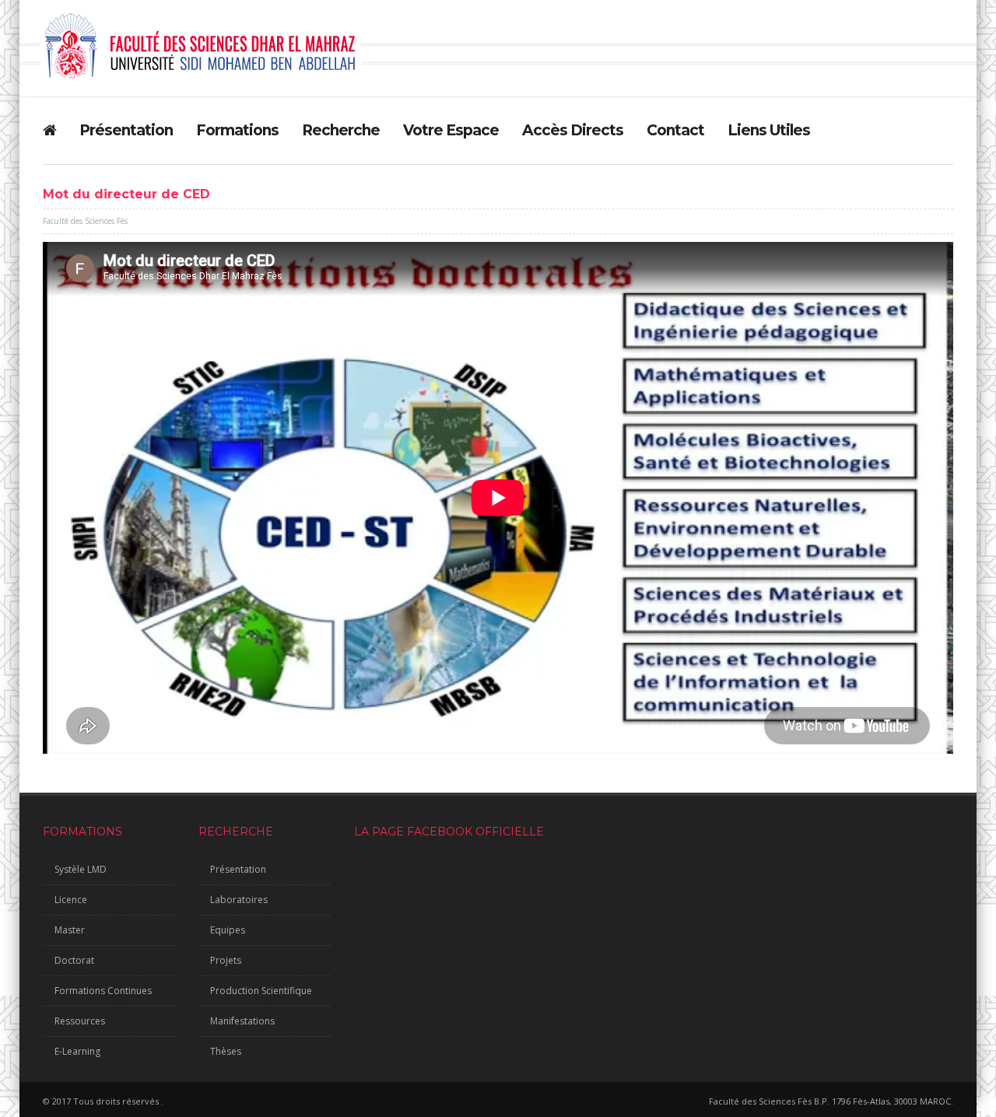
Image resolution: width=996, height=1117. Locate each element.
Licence (70, 899)
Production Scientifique (261, 990)
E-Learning (77, 1051)
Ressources (79, 1021)
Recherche (341, 130)
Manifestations (242, 1021)
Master (69, 930)
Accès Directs (572, 130)
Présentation (126, 130)
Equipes (227, 930)
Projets (225, 960)
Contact (675, 130)
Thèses (225, 1051)
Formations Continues (103, 990)
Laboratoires (239, 899)
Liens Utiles (769, 130)
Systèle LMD (80, 869)
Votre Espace (451, 130)
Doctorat (74, 960)
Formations (237, 130)
